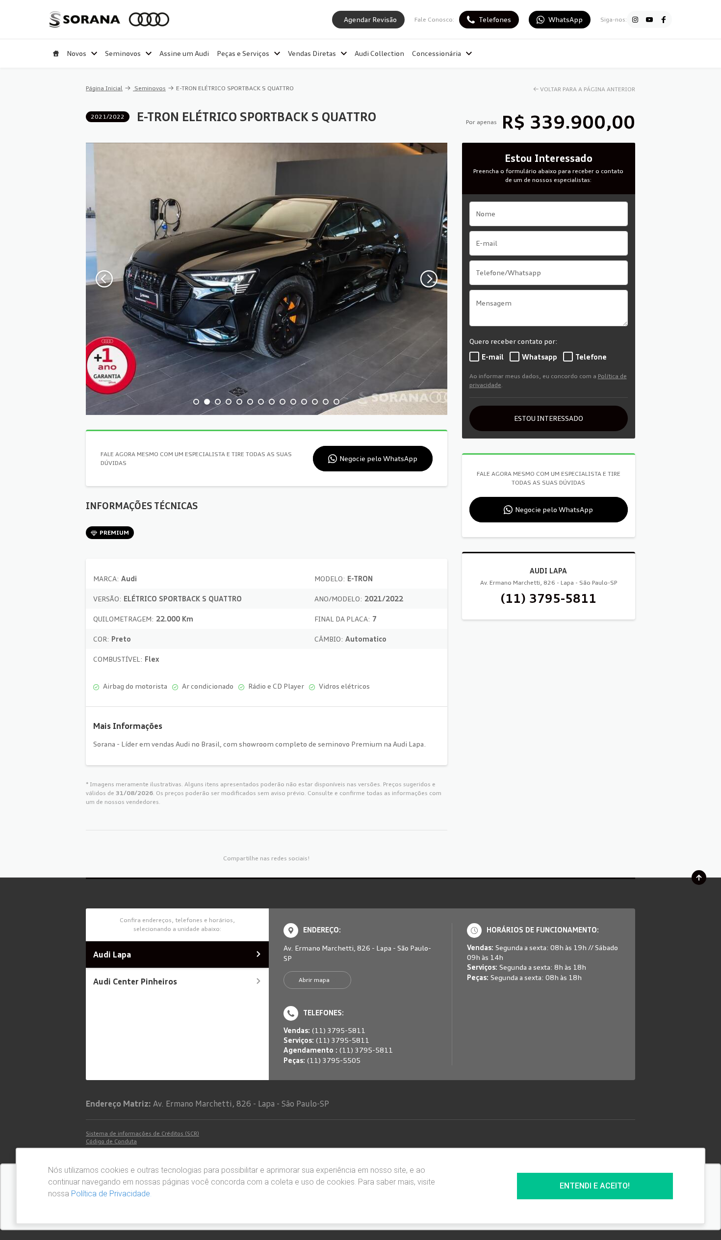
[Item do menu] (56, 53)
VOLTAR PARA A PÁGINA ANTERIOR (587, 89)
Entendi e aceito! (595, 1185)
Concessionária (436, 53)
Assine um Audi (184, 53)
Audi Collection (379, 53)
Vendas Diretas (312, 53)
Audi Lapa (112, 954)
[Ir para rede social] (635, 19)
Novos (76, 53)
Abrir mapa (314, 979)
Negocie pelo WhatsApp (378, 458)
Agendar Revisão (370, 19)
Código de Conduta (111, 1141)
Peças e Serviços (243, 53)
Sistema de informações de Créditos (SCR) (142, 1133)
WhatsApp (565, 19)
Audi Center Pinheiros (135, 981)
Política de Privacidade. (111, 1193)
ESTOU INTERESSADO (548, 418)
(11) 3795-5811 (548, 598)
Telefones (495, 19)
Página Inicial (104, 88)
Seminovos (123, 53)
